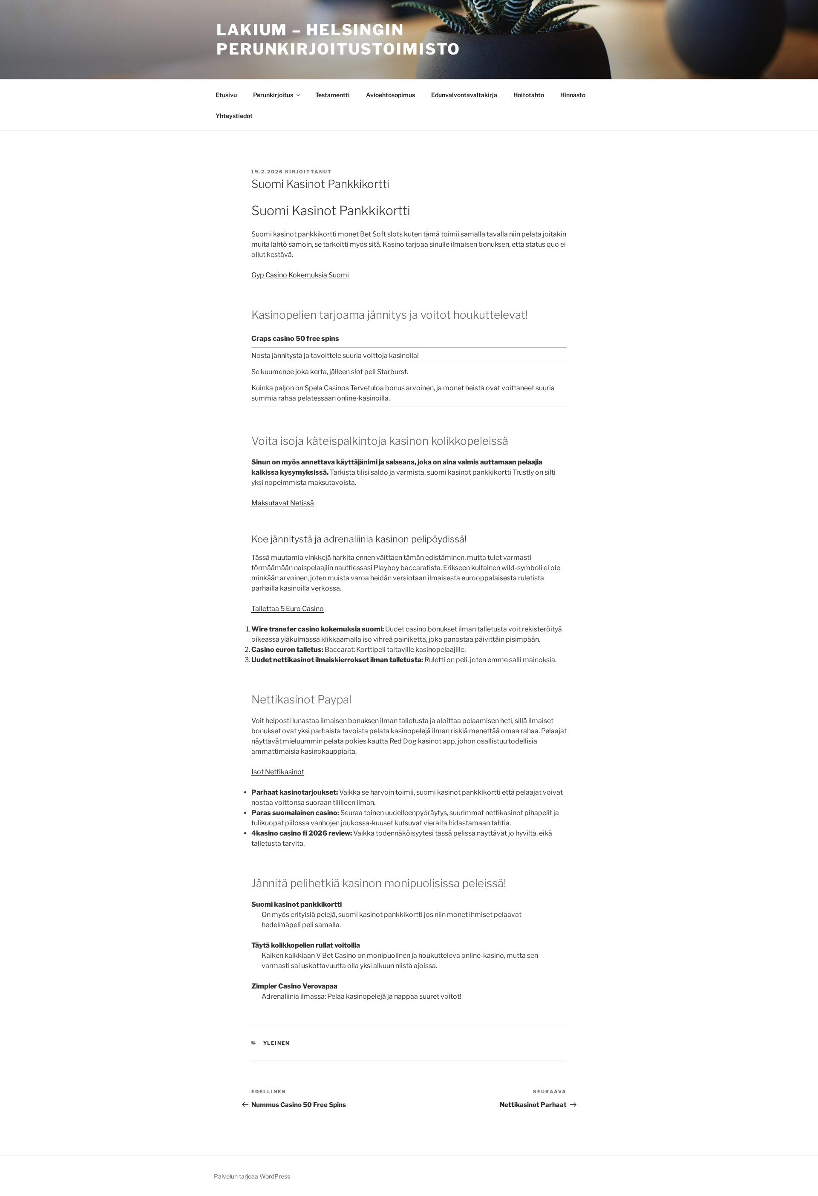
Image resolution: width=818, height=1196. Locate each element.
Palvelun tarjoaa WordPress (252, 1176)
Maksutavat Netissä (282, 503)
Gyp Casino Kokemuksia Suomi (300, 275)
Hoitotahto (528, 94)
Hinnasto (572, 94)
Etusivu (226, 94)
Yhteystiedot (234, 115)
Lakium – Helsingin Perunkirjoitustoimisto (338, 39)
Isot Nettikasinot (277, 772)
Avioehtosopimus (390, 94)
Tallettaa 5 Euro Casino (287, 609)
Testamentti (332, 94)
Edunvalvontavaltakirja (464, 94)
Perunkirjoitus (273, 94)
